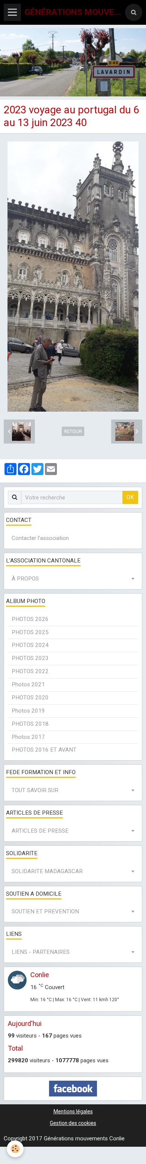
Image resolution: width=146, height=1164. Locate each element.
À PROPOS (25, 578)
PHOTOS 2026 (30, 619)
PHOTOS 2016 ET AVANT (44, 749)
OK (130, 497)
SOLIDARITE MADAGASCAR (47, 871)
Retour (73, 431)
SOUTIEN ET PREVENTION (45, 911)
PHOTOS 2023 (30, 658)
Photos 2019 (28, 710)
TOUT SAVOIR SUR (35, 790)
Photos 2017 (28, 737)
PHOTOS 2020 (30, 697)
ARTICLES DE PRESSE (40, 830)
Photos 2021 (28, 684)
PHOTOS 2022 (30, 671)
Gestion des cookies (73, 1123)
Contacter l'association (40, 538)
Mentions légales (73, 1111)
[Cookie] (15, 1148)
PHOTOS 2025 (30, 632)
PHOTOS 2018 (30, 723)
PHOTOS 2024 (30, 645)
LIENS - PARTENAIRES (41, 952)
